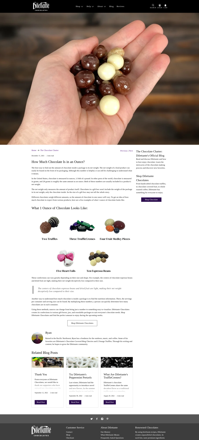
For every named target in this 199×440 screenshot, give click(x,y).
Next (131, 151)
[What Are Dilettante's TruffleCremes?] (117, 363)
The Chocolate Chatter (49, 150)
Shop (78, 6)
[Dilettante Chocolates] (41, 6)
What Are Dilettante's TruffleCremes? (116, 376)
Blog (111, 6)
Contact (69, 432)
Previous (123, 151)
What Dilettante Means (110, 435)
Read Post (41, 402)
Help (89, 6)
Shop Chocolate (151, 199)
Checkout (70, 438)
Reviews (120, 6)
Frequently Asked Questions (112, 438)
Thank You (41, 374)
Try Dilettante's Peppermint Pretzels (80, 376)
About (100, 6)
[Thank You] (48, 363)
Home (34, 150)
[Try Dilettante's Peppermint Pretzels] (82, 363)
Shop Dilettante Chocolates (82, 323)
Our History (105, 432)
